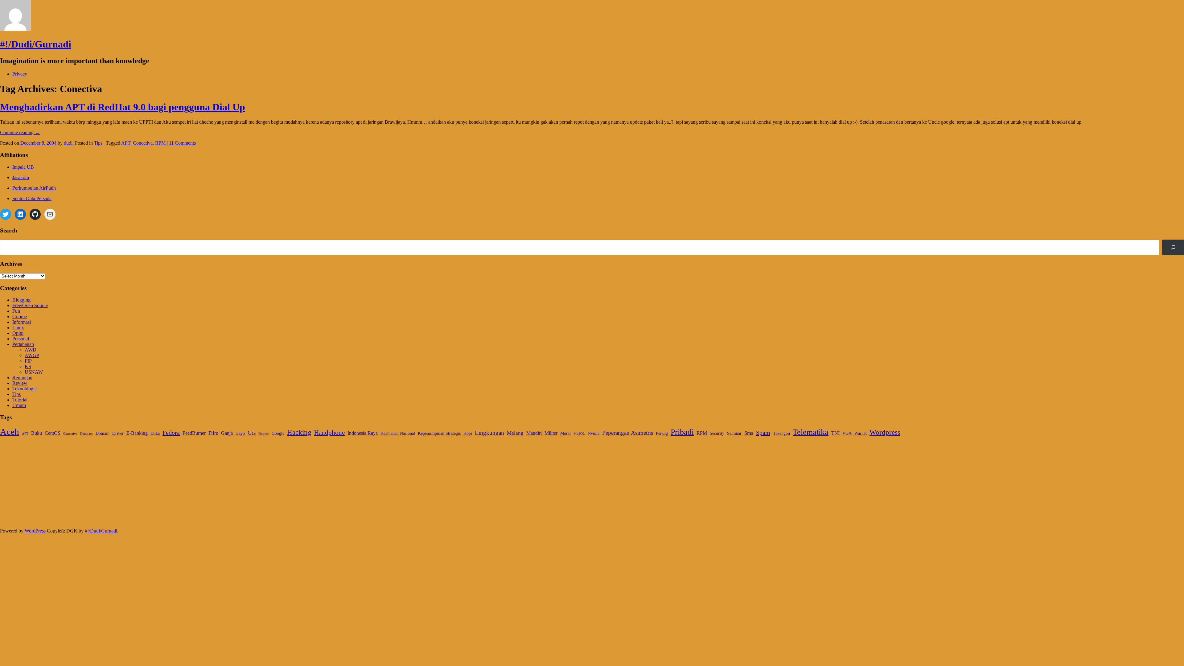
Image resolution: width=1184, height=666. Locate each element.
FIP (28, 361)
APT (125, 143)
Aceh (9, 432)
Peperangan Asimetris (627, 433)
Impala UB (23, 167)
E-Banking (137, 433)
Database (86, 433)
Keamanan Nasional (397, 433)
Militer (551, 433)
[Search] (1173, 247)
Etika (155, 433)
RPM (160, 143)
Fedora (171, 432)
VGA (847, 433)
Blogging (21, 299)
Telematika (810, 432)
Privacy (19, 73)
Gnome (19, 316)
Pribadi (682, 432)
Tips (98, 143)
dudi (68, 143)
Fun (16, 311)
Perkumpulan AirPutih (34, 188)
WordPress (35, 530)
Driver (118, 433)
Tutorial (19, 399)
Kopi (467, 433)
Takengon (781, 433)
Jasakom (20, 177)
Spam (763, 432)
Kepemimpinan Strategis (439, 433)
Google (278, 433)
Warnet (860, 433)
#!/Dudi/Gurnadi (35, 44)
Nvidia (593, 433)
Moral (565, 433)
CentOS (52, 433)
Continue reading (20, 132)
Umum (19, 405)
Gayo (240, 433)
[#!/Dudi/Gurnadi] (15, 29)
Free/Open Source (30, 305)
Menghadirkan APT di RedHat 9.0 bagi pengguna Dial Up (122, 107)
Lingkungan (489, 433)
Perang (662, 433)
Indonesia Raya (362, 433)
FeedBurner (194, 433)
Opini (17, 333)
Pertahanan (23, 344)
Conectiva (143, 143)
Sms (748, 433)
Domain (102, 433)
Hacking (299, 432)
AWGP (32, 355)
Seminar (734, 433)
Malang (515, 433)
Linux (18, 327)
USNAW (34, 372)
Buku (36, 433)
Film (213, 433)
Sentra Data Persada (31, 198)
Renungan (22, 377)
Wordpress (885, 432)
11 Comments (182, 143)
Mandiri (534, 433)
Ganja (227, 433)
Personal (20, 338)
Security (717, 433)
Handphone (329, 432)
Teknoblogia (24, 388)
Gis (252, 433)
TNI (835, 433)
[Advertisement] (185, 485)
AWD (30, 349)
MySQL (579, 433)
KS (28, 366)
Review (19, 383)
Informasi (21, 322)
